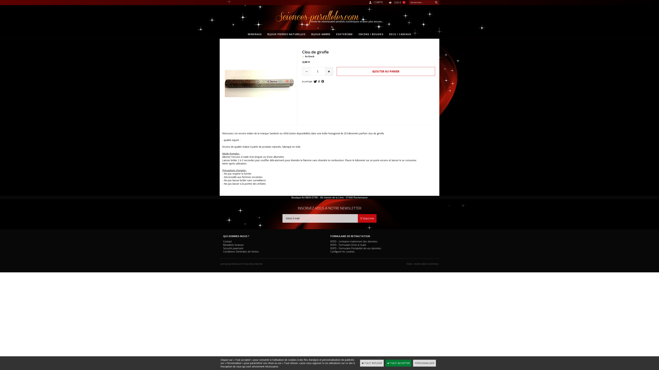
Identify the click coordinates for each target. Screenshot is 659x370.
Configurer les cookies (342, 251)
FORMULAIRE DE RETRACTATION (350, 236)
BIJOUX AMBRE (321, 34)
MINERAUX (255, 34)
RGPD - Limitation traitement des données (353, 241)
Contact (227, 241)
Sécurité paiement (233, 248)
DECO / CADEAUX (400, 34)
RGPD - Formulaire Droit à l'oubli (348, 244)
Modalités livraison (233, 244)
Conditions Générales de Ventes (241, 251)
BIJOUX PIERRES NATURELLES (286, 34)
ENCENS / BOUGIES (371, 34)
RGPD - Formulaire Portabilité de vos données (355, 248)
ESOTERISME (344, 34)
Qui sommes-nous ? (236, 236)
